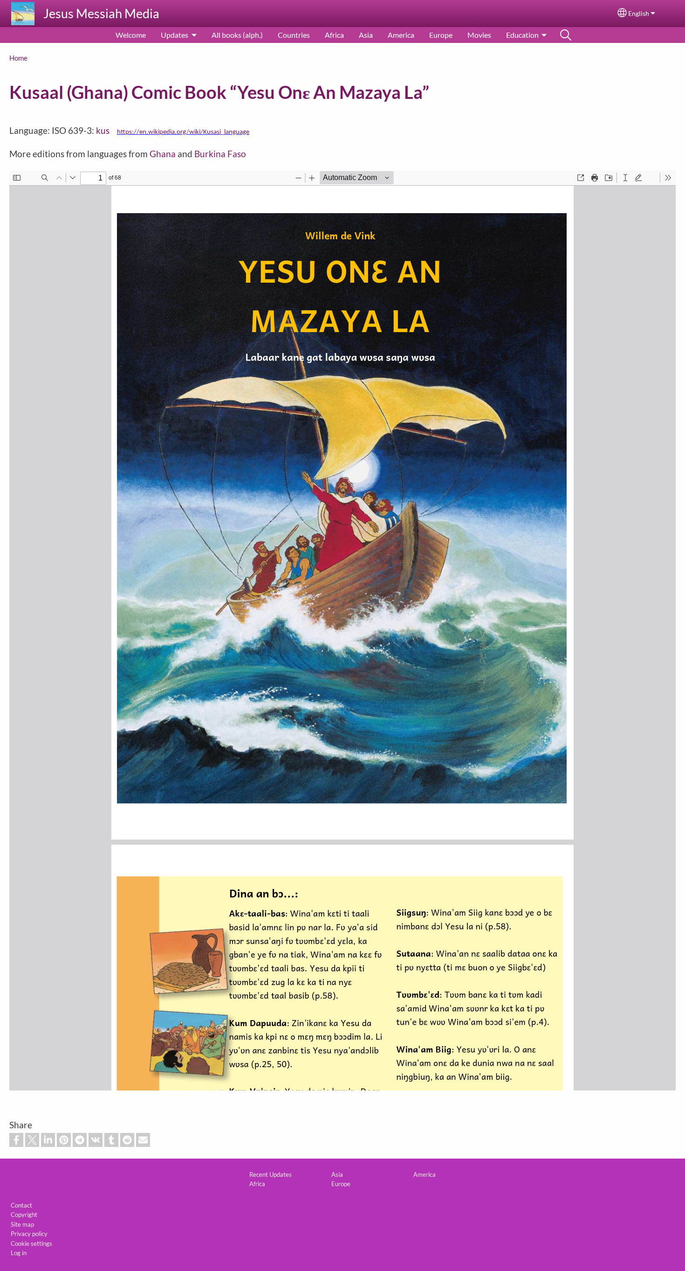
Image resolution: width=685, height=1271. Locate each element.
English (638, 13)
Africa (334, 34)
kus (106, 130)
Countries (294, 34)
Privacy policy (29, 1233)
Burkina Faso (220, 153)
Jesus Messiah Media (101, 13)
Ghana (163, 153)
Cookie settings (31, 1243)
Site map (22, 1224)
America (401, 34)
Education (522, 34)
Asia (366, 34)
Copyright (24, 1214)
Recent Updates (270, 1174)
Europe (440, 34)
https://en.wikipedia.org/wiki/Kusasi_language (183, 132)
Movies (479, 34)
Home (18, 58)
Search (566, 35)
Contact (21, 1205)
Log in (19, 1253)
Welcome (131, 34)
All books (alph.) (237, 34)
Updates (174, 34)
